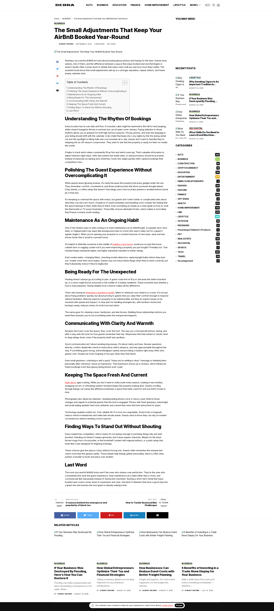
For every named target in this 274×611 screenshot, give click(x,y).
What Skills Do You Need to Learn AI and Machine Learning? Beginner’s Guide (204, 136)
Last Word (73, 110)
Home (56, 18)
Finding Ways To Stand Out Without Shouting (89, 107)
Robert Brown (66, 44)
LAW (198, 212)
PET (198, 234)
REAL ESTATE (198, 239)
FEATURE (198, 190)
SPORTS (198, 247)
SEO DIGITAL (198, 243)
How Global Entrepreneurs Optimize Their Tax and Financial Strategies (204, 118)
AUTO (198, 155)
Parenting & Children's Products (198, 230)
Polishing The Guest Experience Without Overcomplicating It (97, 91)
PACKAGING (198, 225)
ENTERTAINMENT (198, 177)
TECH (198, 252)
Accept (179, 605)
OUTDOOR (198, 221)
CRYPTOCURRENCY (198, 168)
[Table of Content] (124, 82)
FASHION (198, 185)
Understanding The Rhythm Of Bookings (87, 88)
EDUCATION (198, 172)
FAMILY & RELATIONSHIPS (198, 181)
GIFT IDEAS (198, 199)
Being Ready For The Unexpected (85, 97)
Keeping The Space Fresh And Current (87, 104)
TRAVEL (198, 256)
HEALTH (198, 203)
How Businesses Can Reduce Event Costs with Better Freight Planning (156, 571)
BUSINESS (66, 18)
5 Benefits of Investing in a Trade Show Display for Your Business (200, 571)
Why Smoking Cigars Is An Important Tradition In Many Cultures (204, 84)
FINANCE (198, 194)
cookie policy (167, 605)
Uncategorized (198, 261)
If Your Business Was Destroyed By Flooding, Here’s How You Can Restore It (202, 102)
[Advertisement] (198, 45)
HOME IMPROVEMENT (198, 208)
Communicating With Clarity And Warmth (88, 101)
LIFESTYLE (198, 216)
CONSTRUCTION (198, 163)
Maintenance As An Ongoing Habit (84, 94)
